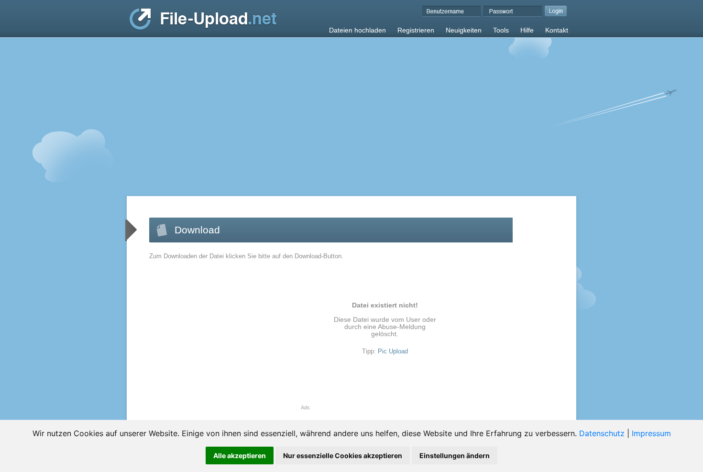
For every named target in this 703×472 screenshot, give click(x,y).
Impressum (651, 433)
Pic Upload (393, 351)
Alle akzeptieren (239, 455)
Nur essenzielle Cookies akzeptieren (342, 455)
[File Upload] (203, 28)
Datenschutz (602, 433)
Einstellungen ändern (454, 455)
